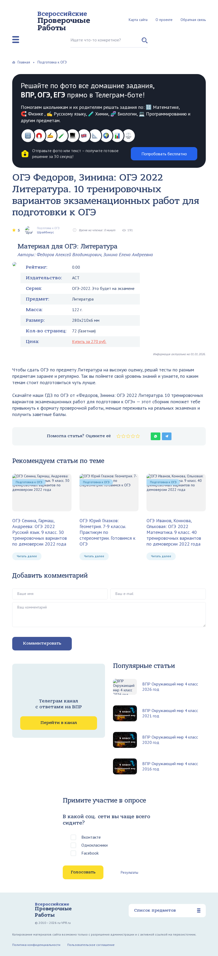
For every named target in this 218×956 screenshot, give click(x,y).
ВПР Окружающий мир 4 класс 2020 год (170, 740)
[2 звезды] (123, 436)
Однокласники (94, 845)
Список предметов (155, 910)
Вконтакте (91, 837)
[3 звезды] (128, 436)
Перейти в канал (58, 722)
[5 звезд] (137, 436)
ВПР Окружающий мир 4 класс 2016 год (170, 766)
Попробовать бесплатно (164, 153)
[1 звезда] (118, 436)
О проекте (164, 19)
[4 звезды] (133, 436)
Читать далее (27, 556)
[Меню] (15, 39)
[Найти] (145, 42)
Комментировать (42, 643)
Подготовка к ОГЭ (29, 482)
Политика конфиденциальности (36, 945)
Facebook (90, 853)
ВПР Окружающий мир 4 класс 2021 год (170, 713)
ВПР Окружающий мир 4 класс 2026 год (170, 686)
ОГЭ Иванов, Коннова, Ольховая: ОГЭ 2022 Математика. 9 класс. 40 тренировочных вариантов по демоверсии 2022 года (173, 532)
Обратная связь (193, 19)
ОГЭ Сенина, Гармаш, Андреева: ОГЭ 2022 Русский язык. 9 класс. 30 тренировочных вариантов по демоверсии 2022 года (39, 532)
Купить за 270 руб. (89, 341)
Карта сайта (138, 19)
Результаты (129, 872)
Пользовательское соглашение (91, 945)
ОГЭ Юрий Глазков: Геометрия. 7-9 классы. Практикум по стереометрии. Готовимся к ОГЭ (107, 532)
